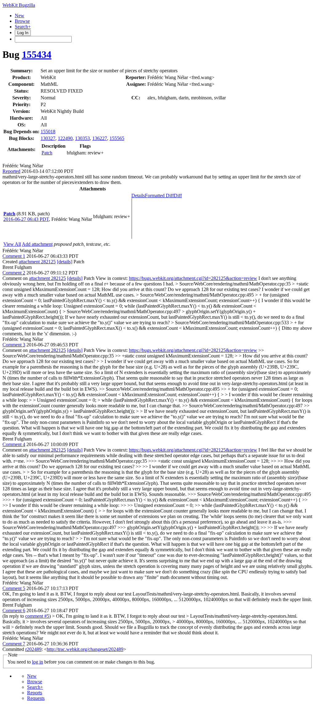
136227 (99, 138)
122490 (65, 138)
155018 (48, 131)
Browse (22, 21)
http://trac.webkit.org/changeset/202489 (85, 649)
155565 (117, 138)
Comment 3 (13, 344)
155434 (36, 54)
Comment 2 (13, 272)
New (19, 15)
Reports (34, 692)
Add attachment (37, 244)
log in (37, 661)
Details (138, 195)
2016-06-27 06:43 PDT (26, 219)
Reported (11, 171)
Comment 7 (13, 643)
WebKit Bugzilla (18, 5)
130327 (48, 138)
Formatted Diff (159, 195)
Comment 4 (13, 444)
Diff (178, 195)
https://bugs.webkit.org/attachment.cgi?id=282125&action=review (193, 278)
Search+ (23, 26)
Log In (22, 32)
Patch (47, 152)
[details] (64, 261)
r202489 (33, 649)
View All (12, 244)
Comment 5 (13, 588)
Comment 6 (13, 610)
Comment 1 (13, 256)
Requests (36, 698)
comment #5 (37, 616)
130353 (82, 138)
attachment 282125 (37, 261)
